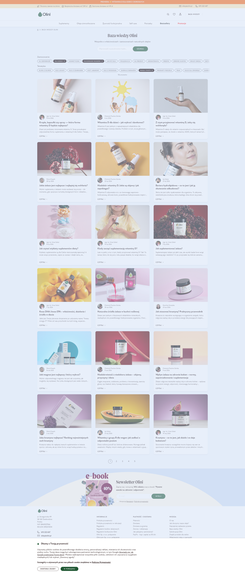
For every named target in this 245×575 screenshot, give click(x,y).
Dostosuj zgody (48, 569)
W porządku (69, 569)
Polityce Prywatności (101, 562)
